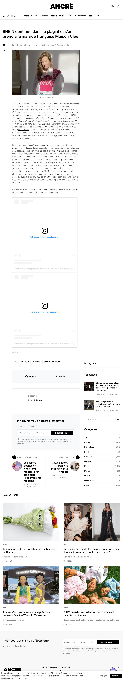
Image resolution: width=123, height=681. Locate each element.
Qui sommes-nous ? (51, 667)
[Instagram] (113, 6)
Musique (87, 476)
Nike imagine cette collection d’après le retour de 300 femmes (108, 404)
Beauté (87, 442)
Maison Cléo (23, 129)
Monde (87, 471)
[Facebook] (118, 6)
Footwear (88, 456)
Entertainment (90, 447)
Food (86, 452)
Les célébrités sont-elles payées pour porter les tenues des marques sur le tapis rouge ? (91, 550)
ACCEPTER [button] (116, 676)
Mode (26, 484)
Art (85, 437)
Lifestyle (87, 461)
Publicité (66, 667)
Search (118, 420)
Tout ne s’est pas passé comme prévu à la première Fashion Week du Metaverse (26, 614)
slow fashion (52, 362)
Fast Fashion (21, 362)
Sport (86, 485)
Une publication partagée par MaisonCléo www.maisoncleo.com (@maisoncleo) (45, 269)
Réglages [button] (103, 676)
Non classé (88, 480)
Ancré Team (35, 400)
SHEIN (36, 362)
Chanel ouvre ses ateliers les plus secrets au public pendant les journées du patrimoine (107, 386)
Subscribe (61, 433)
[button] (4, 16)
